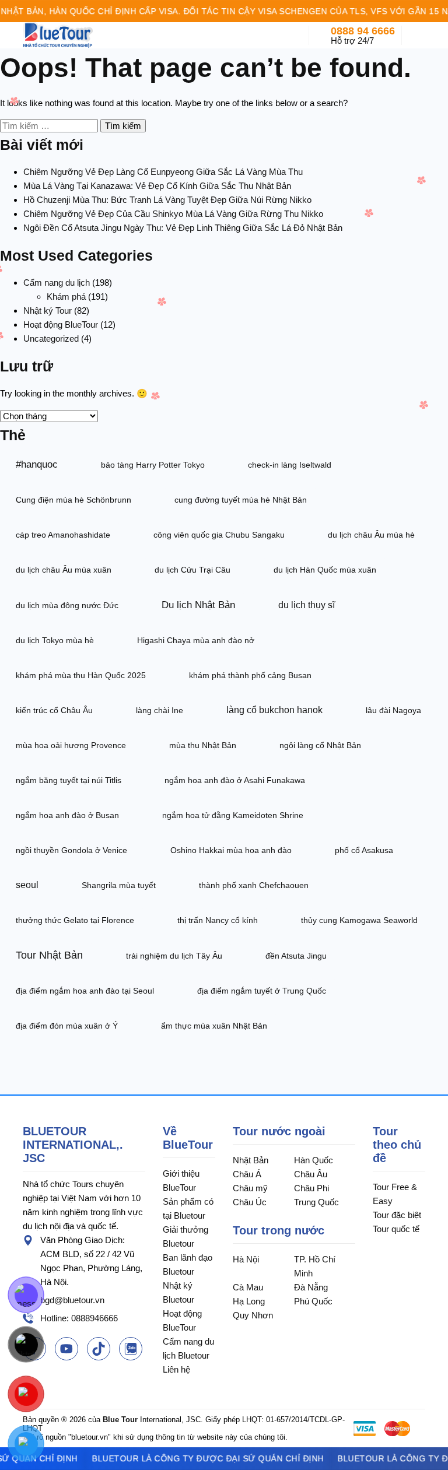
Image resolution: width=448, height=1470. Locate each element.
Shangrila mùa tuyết (119, 885)
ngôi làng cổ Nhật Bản (320, 745)
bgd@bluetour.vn (72, 1300)
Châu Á (247, 1174)
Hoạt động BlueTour (60, 324)
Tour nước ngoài (279, 1131)
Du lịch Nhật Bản (198, 605)
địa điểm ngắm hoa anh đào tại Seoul (85, 990)
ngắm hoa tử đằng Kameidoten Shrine (232, 815)
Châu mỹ (250, 1188)
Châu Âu (310, 1174)
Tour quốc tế (396, 1229)
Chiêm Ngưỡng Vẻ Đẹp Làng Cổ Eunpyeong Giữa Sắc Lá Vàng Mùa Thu (163, 172)
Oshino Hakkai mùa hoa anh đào (231, 850)
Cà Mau (248, 1287)
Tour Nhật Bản (49, 955)
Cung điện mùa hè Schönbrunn (73, 499)
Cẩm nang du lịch (56, 282)
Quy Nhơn (253, 1315)
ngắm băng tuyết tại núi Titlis (68, 780)
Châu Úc (250, 1202)
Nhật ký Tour (47, 310)
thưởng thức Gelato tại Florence (75, 920)
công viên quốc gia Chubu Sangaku (219, 534)
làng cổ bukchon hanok (274, 710)
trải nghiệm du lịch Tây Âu (174, 955)
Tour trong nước (278, 1230)
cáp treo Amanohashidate (63, 534)
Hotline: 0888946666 (79, 1318)
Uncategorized (51, 338)
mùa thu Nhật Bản (202, 745)
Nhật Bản (250, 1160)
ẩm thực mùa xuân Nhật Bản (214, 1025)
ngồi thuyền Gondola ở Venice (71, 850)
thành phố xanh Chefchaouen (254, 885)
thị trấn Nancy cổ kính (217, 920)
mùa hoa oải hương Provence (71, 745)
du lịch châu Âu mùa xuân (63, 569)
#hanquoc (37, 464)
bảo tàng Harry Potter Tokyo (153, 464)
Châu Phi (311, 1188)
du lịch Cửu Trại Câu (192, 569)
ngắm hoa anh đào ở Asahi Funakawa (234, 780)
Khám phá (66, 296)
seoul (27, 885)
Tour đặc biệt (397, 1215)
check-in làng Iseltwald (289, 464)
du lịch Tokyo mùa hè (55, 640)
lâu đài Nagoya (393, 710)
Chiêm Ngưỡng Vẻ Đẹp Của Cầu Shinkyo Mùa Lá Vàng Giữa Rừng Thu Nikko (173, 214)
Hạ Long (249, 1301)
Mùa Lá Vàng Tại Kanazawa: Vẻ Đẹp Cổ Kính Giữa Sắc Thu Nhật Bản (157, 186)
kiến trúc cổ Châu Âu (54, 710)
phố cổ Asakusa (364, 850)
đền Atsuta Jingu (296, 955)
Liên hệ (176, 1369)
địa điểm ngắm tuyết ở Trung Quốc (261, 990)
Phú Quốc (313, 1301)
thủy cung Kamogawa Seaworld (359, 920)
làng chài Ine (159, 710)
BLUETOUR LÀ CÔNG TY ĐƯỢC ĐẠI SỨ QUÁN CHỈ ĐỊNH (201, 1458)
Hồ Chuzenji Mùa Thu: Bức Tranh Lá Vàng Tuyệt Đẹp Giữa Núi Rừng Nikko (167, 200)
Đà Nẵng (311, 1287)
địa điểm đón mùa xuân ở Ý (67, 1025)
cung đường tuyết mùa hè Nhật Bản (240, 499)
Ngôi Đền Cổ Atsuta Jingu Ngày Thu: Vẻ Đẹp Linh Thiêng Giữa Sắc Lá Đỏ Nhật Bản (182, 228)
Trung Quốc (316, 1202)
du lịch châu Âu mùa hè (371, 534)
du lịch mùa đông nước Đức (67, 605)
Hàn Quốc (313, 1160)
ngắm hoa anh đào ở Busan (67, 815)
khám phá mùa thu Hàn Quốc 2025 (81, 675)
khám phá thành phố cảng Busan (250, 675)
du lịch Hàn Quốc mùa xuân (325, 569)
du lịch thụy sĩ (306, 605)
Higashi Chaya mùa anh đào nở (195, 640)
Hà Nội (246, 1259)
